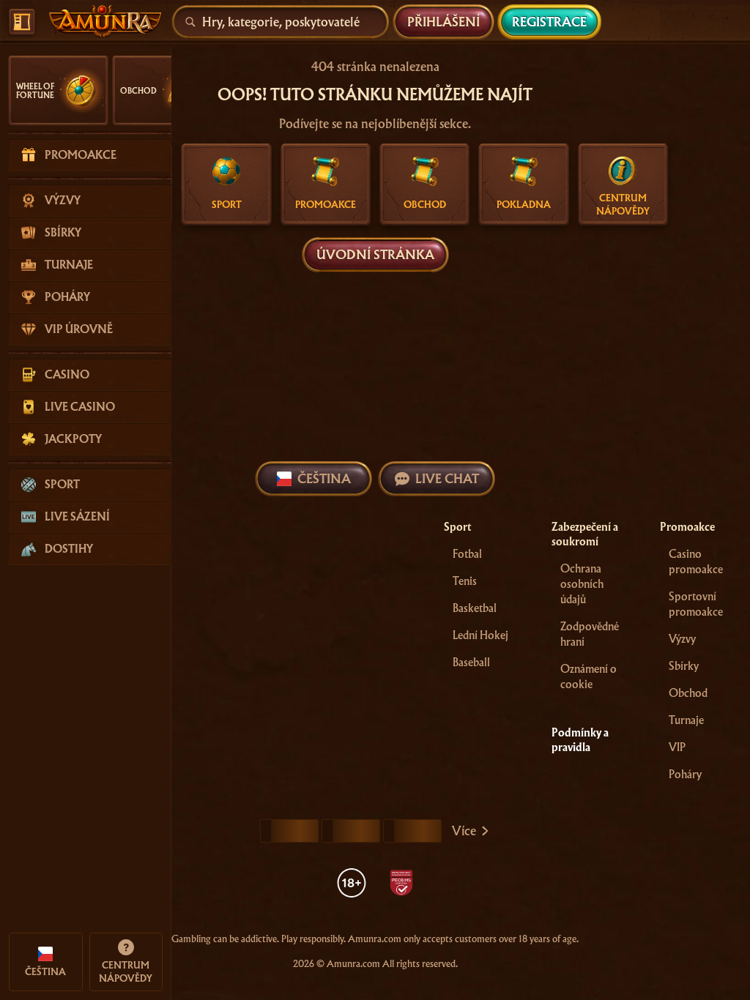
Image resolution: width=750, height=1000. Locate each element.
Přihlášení (443, 21)
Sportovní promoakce (696, 604)
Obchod (688, 693)
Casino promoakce (696, 562)
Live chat (447, 478)
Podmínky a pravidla (580, 740)
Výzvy (682, 639)
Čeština (324, 478)
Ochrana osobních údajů (582, 584)
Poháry (685, 774)
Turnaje (686, 720)
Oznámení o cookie (588, 677)
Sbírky (684, 666)
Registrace (549, 21)
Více (464, 830)
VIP (677, 747)
